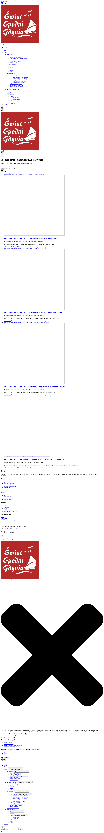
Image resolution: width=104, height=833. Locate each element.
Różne (5, 489)
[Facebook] (2, 4)
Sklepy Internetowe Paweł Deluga (15, 528)
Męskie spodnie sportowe (16, 61)
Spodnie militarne (14, 59)
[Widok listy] (5, 171)
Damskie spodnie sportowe (16, 86)
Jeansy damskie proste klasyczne (20, 77)
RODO (5, 508)
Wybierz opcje (7, 246)
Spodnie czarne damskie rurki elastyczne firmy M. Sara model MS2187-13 (33, 312)
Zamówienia (7, 498)
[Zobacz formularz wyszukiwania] (2, 110)
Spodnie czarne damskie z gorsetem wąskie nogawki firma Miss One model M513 (35, 459)
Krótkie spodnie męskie (15, 57)
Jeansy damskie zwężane (19, 82)
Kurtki (11, 70)
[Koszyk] (2, 108)
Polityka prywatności (9, 505)
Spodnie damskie (8, 484)
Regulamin (6, 507)
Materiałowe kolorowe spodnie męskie (19, 58)
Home (5, 47)
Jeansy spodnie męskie (15, 55)
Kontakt (6, 104)
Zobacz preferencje (16, 749)
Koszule (12, 68)
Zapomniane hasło (8, 499)
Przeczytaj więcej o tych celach (11, 746)
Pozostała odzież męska (9, 483)
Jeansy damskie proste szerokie (20, 78)
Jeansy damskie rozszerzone (19, 81)
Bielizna (12, 94)
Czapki (11, 815)
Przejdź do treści (5, 1)
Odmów (9, 749)
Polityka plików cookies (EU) (11, 511)
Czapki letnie (16, 97)
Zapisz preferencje (26, 749)
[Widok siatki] (2, 170)
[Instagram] (4, 4)
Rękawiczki (12, 103)
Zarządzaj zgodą (5, 757)
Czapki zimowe (16, 99)
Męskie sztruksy (14, 62)
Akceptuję (3, 749)
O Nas (5, 48)
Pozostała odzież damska (10, 486)
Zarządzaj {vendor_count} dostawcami (13, 745)
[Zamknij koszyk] (2, 536)
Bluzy (11, 67)
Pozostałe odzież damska (13, 89)
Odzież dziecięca (11, 90)
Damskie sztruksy (14, 88)
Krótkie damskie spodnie (16, 84)
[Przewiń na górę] (1, 760)
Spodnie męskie (7, 482)
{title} (5, 752)
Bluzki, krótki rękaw (15, 66)
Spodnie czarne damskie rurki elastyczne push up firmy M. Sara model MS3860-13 (36, 386)
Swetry (11, 71)
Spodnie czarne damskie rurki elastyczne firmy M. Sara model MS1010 (31, 238)
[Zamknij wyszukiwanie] (2, 827)
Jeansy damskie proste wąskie (20, 80)
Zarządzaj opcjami (8, 742)
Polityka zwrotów (8, 510)
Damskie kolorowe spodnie (16, 85)
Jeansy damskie (13, 794)
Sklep (5, 50)
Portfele (11, 102)
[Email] (5, 4)
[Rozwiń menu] (2, 155)
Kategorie (6, 769)
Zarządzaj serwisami (8, 744)
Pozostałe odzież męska (12, 782)
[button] (52, 655)
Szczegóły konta (8, 496)
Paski (11, 100)
